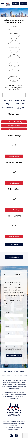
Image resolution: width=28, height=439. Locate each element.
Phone (6, 341)
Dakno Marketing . (13, 429)
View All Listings (14, 156)
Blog (25, 375)
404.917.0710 (24, 3)
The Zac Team (8, 371)
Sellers (16, 371)
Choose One (7, 95)
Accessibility (21, 423)
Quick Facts (8, 100)
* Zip (6, 319)
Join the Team (18, 375)
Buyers (22, 371)
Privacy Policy (14, 425)
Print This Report (14, 244)
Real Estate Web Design (12, 427)
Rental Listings (7, 107)
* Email (7, 334)
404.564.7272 (16, 3)
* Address (7, 312)
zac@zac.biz (22, 394)
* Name (7, 326)
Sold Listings (20, 103)
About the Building (20, 108)
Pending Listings (7, 103)
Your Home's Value (6, 375)
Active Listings (20, 100)
